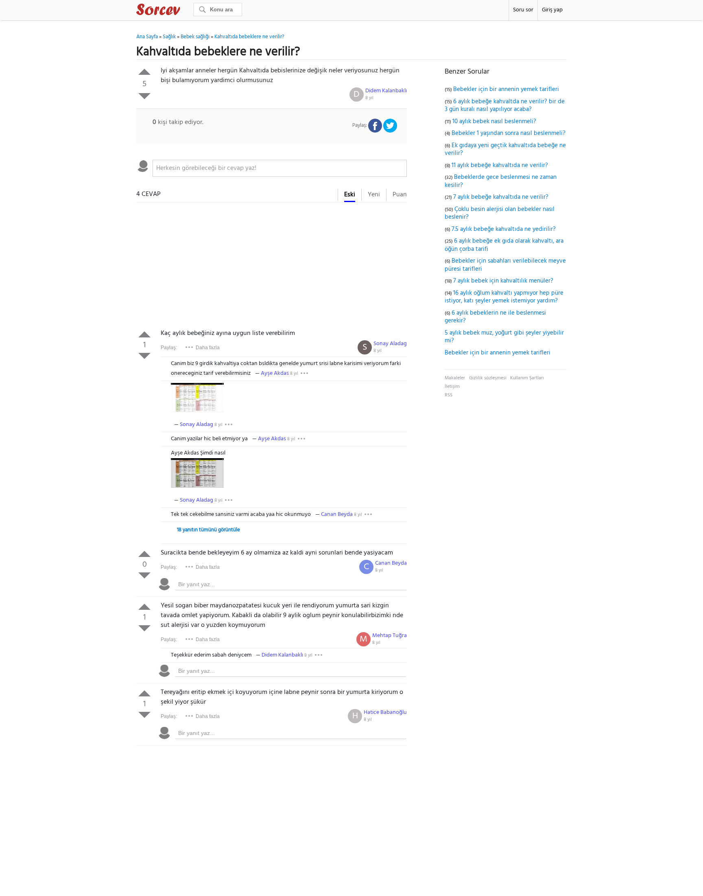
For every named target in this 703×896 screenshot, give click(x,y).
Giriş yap (552, 10)
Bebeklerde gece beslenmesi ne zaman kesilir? (501, 181)
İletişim (452, 387)
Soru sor (523, 10)
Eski (349, 194)
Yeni (374, 194)
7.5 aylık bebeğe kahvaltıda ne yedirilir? (504, 229)
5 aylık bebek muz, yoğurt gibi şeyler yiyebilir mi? (504, 337)
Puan (400, 194)
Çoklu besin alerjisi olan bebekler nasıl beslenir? (500, 213)
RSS (448, 395)
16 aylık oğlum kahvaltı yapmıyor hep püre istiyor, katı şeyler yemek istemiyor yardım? (504, 297)
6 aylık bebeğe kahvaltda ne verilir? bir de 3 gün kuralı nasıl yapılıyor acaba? (505, 106)
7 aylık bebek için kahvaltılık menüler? (503, 281)
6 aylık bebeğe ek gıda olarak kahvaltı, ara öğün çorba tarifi (504, 245)
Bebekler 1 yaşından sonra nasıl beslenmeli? (508, 133)
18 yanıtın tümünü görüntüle (208, 530)
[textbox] (280, 168)
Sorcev (185, 11)
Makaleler (455, 378)
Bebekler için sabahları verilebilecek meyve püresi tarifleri (505, 265)
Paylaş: (169, 347)
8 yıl (369, 98)
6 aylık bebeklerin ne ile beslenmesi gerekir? (495, 317)
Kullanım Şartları (527, 378)
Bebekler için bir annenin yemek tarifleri (506, 89)
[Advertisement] (271, 267)
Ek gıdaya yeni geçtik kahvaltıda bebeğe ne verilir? (505, 150)
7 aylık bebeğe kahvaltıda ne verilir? (500, 197)
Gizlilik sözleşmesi (488, 378)
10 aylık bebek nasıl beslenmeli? (494, 121)
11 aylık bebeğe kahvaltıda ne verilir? (500, 165)
